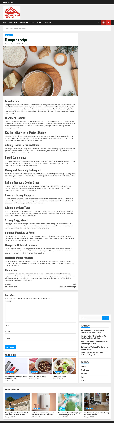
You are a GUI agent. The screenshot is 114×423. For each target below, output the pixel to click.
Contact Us (47, 22)
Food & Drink (13, 22)
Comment (8, 301)
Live (108, 22)
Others (39, 22)
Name (7, 325)
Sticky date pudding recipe (68, 285)
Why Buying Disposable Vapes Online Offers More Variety (16, 366)
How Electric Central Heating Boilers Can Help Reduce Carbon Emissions (93, 337)
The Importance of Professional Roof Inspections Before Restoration (92, 331)
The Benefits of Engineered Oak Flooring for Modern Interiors (96, 402)
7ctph (8, 44)
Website (8, 339)
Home (5, 22)
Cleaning (83, 366)
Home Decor (23, 22)
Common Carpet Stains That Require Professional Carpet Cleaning (92, 354)
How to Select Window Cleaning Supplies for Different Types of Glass (94, 342)
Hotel (32, 22)
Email (7, 332)
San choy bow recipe (11, 285)
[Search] (98, 22)
